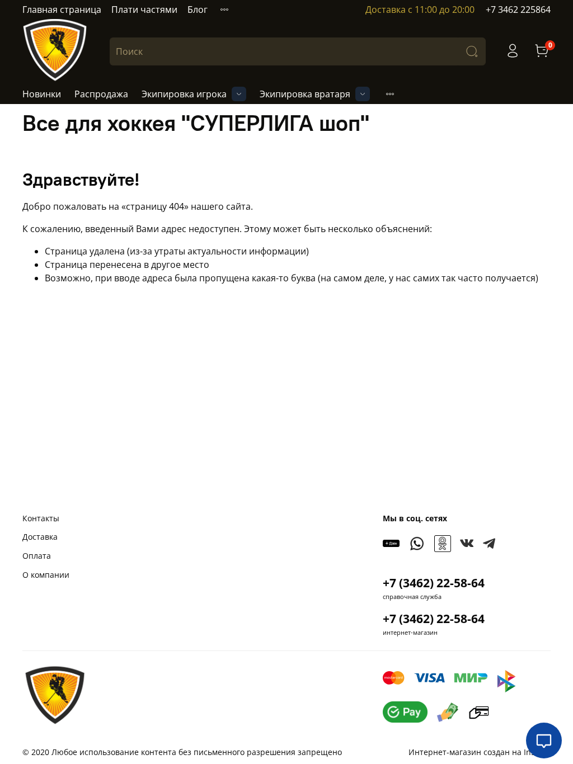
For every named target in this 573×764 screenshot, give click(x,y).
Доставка (40, 536)
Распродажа (101, 94)
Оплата (36, 555)
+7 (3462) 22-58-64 (434, 583)
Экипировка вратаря (305, 94)
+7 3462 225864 (518, 9)
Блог (197, 9)
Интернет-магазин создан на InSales (479, 752)
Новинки (41, 94)
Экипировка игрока (184, 94)
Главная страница (61, 9)
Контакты (40, 518)
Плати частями (144, 9)
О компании (45, 574)
